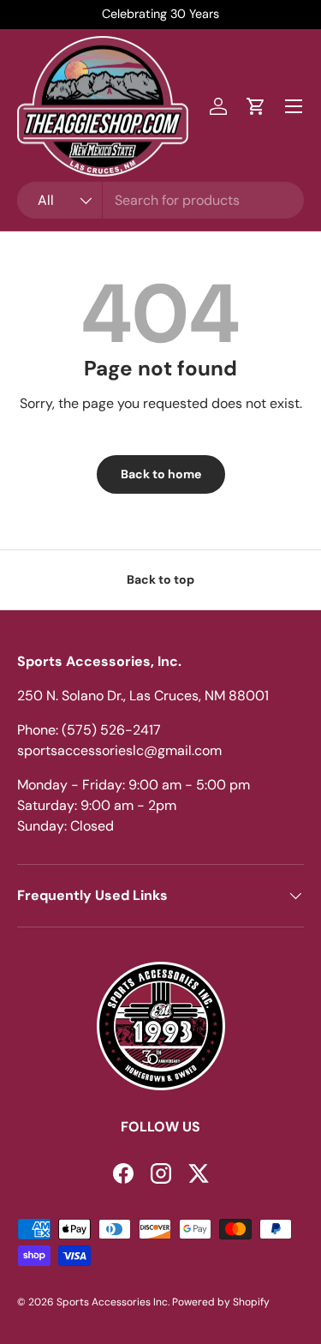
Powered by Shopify (221, 1302)
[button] (256, 106)
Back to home (161, 474)
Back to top (160, 579)
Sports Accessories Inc (112, 1302)
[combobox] (160, 200)
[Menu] (293, 106)
